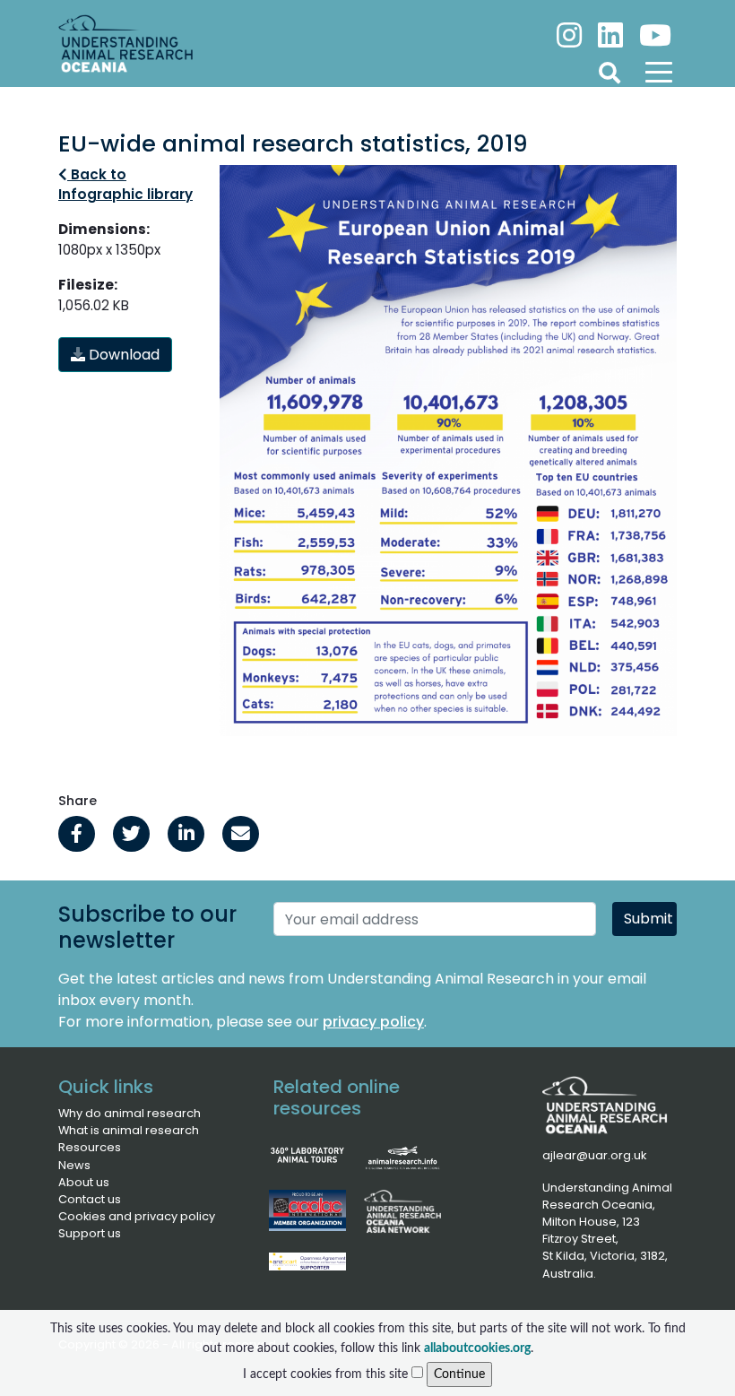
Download (122, 354)
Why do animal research (129, 1113)
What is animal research (128, 1130)
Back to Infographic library (125, 184)
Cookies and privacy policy (136, 1216)
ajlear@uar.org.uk (594, 1155)
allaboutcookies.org (477, 1348)
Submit (648, 918)
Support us (89, 1233)
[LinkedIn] (612, 27)
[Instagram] (571, 27)
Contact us (89, 1199)
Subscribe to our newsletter (147, 928)
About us (83, 1182)
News (74, 1165)
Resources (89, 1147)
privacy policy (373, 1021)
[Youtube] (653, 27)
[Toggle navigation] (659, 72)
